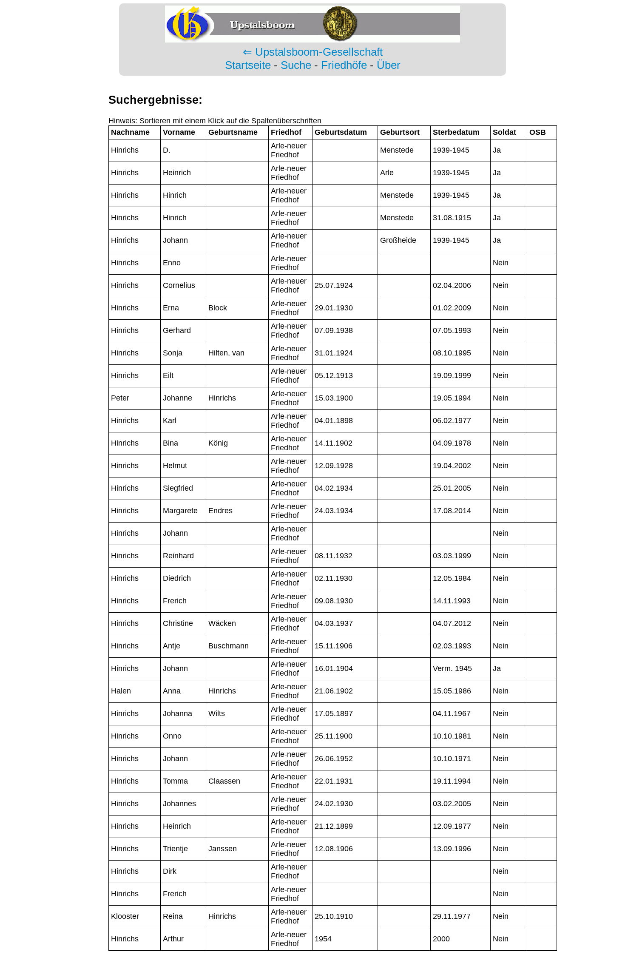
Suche (296, 65)
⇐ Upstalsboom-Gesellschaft (313, 51)
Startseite (248, 65)
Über (389, 65)
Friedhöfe (344, 65)
